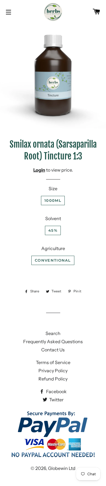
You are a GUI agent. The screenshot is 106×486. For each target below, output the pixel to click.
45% (52, 230)
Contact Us (53, 350)
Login (39, 170)
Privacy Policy (53, 370)
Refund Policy (53, 379)
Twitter (56, 399)
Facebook (56, 391)
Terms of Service (53, 362)
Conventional (53, 260)
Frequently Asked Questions (53, 341)
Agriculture (53, 248)
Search (53, 333)
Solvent (53, 218)
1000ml (52, 200)
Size (53, 188)
